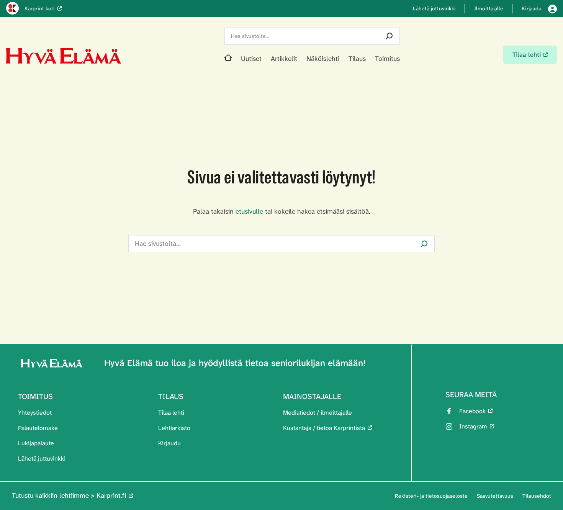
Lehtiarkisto (174, 428)
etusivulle (249, 211)
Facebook (472, 411)
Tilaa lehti (171, 413)
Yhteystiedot (35, 413)
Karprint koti (40, 8)
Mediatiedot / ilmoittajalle (317, 413)
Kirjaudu (169, 443)
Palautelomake (38, 428)
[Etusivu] (228, 59)
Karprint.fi (111, 495)
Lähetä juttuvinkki (41, 458)
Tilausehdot (536, 495)
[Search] (389, 36)
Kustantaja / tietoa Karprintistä (324, 428)
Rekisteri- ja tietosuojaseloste (431, 495)
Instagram (473, 426)
